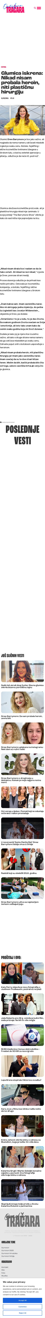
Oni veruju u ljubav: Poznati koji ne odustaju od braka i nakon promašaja (22, 812)
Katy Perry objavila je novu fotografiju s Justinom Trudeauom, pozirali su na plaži (21, 988)
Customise (22, 1307)
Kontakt (5, 1267)
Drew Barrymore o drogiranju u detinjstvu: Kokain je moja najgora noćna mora (21, 780)
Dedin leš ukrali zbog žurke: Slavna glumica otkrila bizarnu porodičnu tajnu (22, 686)
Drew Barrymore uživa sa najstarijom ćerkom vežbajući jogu (20, 903)
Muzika (5, 1276)
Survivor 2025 (8, 1251)
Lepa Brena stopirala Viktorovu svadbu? (21, 1080)
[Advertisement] (22, 40)
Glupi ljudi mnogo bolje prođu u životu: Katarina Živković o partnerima (20, 1205)
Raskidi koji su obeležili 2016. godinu (19, 873)
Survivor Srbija (8, 1256)
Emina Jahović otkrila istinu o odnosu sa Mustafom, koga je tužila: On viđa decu (21, 1141)
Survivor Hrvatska (9, 1253)
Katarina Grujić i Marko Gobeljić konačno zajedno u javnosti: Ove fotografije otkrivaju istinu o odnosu (21, 1173)
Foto (3, 1273)
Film (3, 1270)
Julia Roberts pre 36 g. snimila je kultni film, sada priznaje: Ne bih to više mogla (22, 1019)
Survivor (5, 1248)
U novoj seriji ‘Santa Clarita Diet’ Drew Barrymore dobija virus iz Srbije (19, 843)
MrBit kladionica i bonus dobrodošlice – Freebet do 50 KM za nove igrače (20, 1050)
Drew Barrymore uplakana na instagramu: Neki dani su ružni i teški (22, 748)
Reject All (22, 1313)
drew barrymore (8, 422)
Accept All (22, 1300)
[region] (22, 1298)
